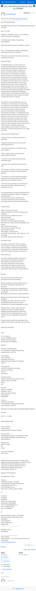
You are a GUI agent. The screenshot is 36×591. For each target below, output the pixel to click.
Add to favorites (7, 569)
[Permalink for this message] (34, 545)
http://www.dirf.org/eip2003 (19, 18)
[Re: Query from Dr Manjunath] (34, 6)
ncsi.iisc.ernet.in (10, 2)
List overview (5, 557)
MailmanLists (20, 588)
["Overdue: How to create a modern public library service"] (2, 6)
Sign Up (31, 2)
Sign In (23, 2)
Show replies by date (29, 549)
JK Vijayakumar (11, 14)
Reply (4, 547)
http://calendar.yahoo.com (8, 542)
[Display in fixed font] (32, 545)
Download (6, 561)
